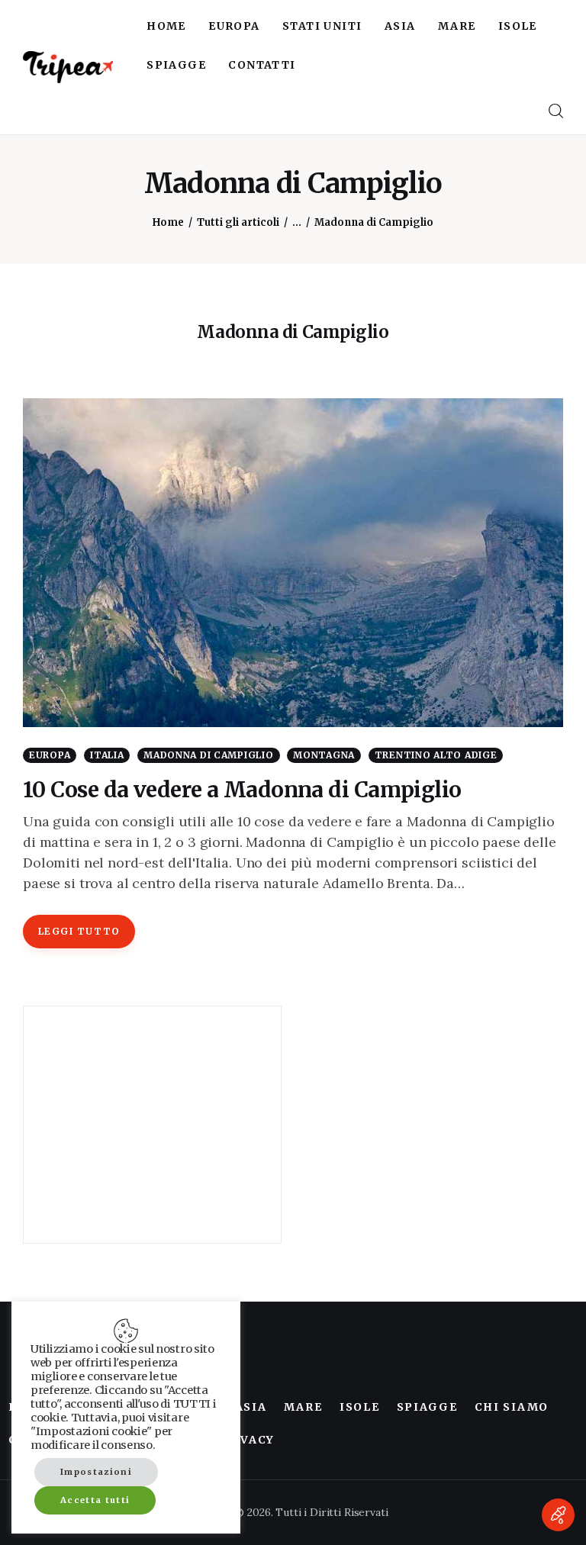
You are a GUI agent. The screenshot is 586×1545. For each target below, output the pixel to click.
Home (168, 222)
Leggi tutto (79, 931)
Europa (49, 755)
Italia (107, 755)
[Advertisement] (152, 1124)
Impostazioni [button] (96, 1471)
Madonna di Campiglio (208, 755)
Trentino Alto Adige (436, 755)
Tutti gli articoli (238, 222)
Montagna (324, 755)
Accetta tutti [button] (95, 1500)
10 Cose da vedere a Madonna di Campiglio (242, 789)
